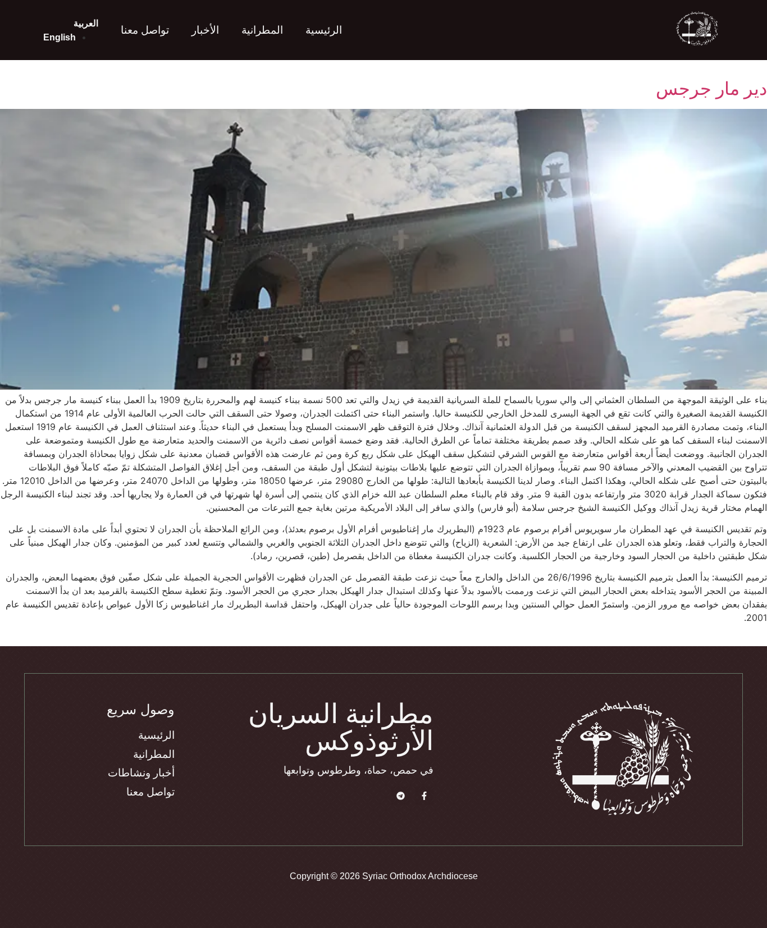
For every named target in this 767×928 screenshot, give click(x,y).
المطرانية (262, 30)
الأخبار (205, 30)
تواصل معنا (145, 30)
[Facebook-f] (424, 796)
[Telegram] (400, 796)
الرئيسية (323, 30)
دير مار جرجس (711, 88)
